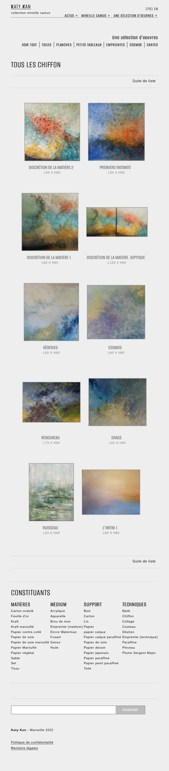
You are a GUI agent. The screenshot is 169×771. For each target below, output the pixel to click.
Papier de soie (22, 637)
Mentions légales (24, 748)
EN (156, 8)
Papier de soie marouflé (30, 642)
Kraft (15, 621)
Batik (126, 611)
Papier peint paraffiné (101, 663)
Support (93, 604)
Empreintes (115, 44)
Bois (87, 611)
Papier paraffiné (97, 658)
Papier (89, 626)
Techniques (134, 604)
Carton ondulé (22, 611)
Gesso (55, 642)
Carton (89, 616)
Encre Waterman (63, 632)
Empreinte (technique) (140, 637)
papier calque (95, 632)
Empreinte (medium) (66, 626)
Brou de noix (60, 621)
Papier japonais (96, 653)
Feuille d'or (20, 616)
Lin (86, 621)
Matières (20, 604)
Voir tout (29, 44)
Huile (54, 647)
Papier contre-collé (26, 632)
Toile (87, 668)
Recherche (130, 710)
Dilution (128, 632)
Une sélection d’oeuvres (134, 15)
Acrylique (57, 611)
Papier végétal (22, 653)
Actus (69, 15)
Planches (64, 44)
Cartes (152, 44)
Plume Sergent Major (139, 653)
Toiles (46, 44)
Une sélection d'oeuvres (135, 37)
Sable (15, 658)
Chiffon (128, 616)
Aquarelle (58, 616)
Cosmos (136, 44)
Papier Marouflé (24, 647)
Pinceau (128, 647)
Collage (128, 621)
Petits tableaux (88, 44)
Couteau (129, 626)
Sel (13, 663)
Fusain (55, 637)
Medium (58, 604)
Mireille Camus (94, 15)
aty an (21, 6)
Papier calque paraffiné (102, 637)
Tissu (15, 668)
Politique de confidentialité (32, 742)
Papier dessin (95, 647)
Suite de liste (144, 81)
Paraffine (129, 642)
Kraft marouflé (22, 626)
